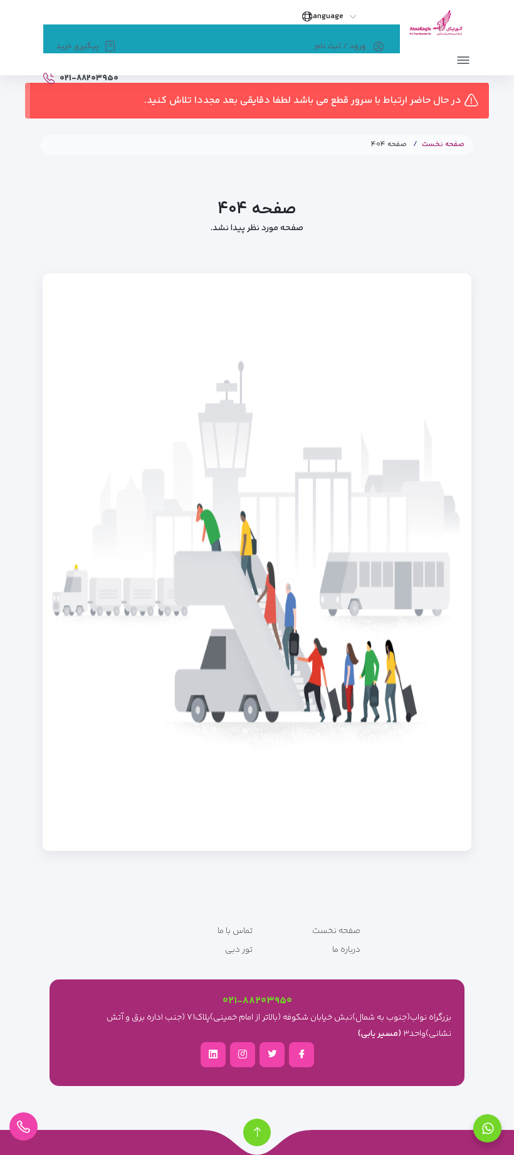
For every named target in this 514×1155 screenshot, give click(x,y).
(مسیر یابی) (379, 1034)
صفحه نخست (443, 144)
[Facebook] (301, 1054)
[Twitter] (272, 1054)
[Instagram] (242, 1054)
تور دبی (239, 950)
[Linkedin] (213, 1054)
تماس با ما (235, 931)
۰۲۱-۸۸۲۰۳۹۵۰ (257, 1001)
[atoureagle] (435, 26)
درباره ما (346, 950)
